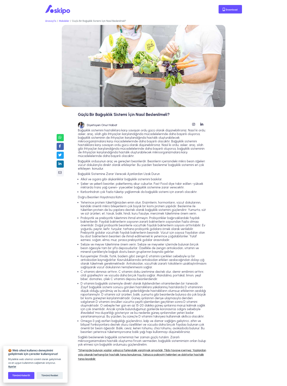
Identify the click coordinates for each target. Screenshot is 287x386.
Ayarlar (12, 366)
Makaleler (64, 20)
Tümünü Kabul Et (21, 375)
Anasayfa (50, 20)
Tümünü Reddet (49, 375)
